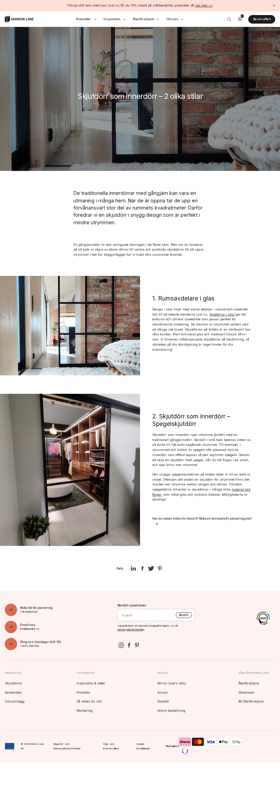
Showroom (246, 692)
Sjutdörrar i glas (222, 314)
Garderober (13, 692)
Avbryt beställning (171, 710)
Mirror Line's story (171, 683)
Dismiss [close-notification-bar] (273, 5)
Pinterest (137, 645)
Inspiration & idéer (90, 683)
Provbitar (83, 692)
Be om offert (262, 19)
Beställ (184, 615)
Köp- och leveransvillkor (111, 746)
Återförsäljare (248, 683)
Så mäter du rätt (88, 701)
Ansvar (162, 692)
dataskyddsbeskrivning (130, 629)
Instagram (121, 645)
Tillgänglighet (172, 746)
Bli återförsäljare (251, 701)
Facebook (129, 645)
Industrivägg (15, 701)
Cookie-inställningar (143, 746)
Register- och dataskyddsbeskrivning (66, 746)
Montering (84, 710)
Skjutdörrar (13, 683)
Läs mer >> (204, 5)
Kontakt (163, 701)
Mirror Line (19, 19)
